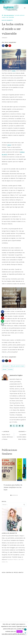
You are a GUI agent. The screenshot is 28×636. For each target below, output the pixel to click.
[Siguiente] (23, 476)
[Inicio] (2, 15)
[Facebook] (3, 2)
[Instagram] (9, 2)
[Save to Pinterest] (9, 45)
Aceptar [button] (19, 631)
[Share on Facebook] (3, 45)
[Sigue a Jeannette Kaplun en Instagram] (16, 426)
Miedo (4, 369)
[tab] (10, 495)
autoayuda (6, 366)
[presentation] (14, 469)
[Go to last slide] (4, 476)
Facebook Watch (12, 559)
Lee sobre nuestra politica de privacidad (14, 634)
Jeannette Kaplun (16, 375)
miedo (14, 70)
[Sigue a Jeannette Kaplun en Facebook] (11, 426)
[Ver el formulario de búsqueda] (25, 2)
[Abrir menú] (24, 8)
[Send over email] (2, 321)
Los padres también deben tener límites (21, 435)
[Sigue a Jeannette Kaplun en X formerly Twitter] (14, 426)
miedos (10, 369)
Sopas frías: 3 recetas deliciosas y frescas (7, 435)
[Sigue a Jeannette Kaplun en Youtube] (19, 426)
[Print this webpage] (2, 324)
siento (9, 145)
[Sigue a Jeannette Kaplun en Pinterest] (22, 426)
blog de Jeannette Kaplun (17, 366)
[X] (6, 2)
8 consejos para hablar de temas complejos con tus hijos (13, 487)
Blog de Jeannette (7, 20)
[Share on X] (6, 45)
